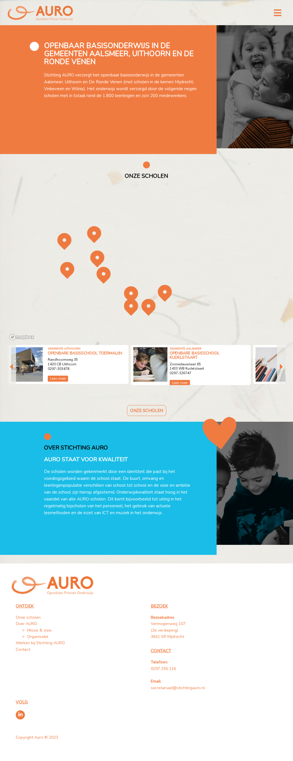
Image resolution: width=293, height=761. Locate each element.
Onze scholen (146, 410)
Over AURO (26, 623)
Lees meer (58, 378)
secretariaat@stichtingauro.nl (178, 688)
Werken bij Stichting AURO (41, 643)
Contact (23, 649)
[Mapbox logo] (21, 337)
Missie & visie (39, 630)
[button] (94, 234)
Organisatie (37, 636)
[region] (146, 263)
